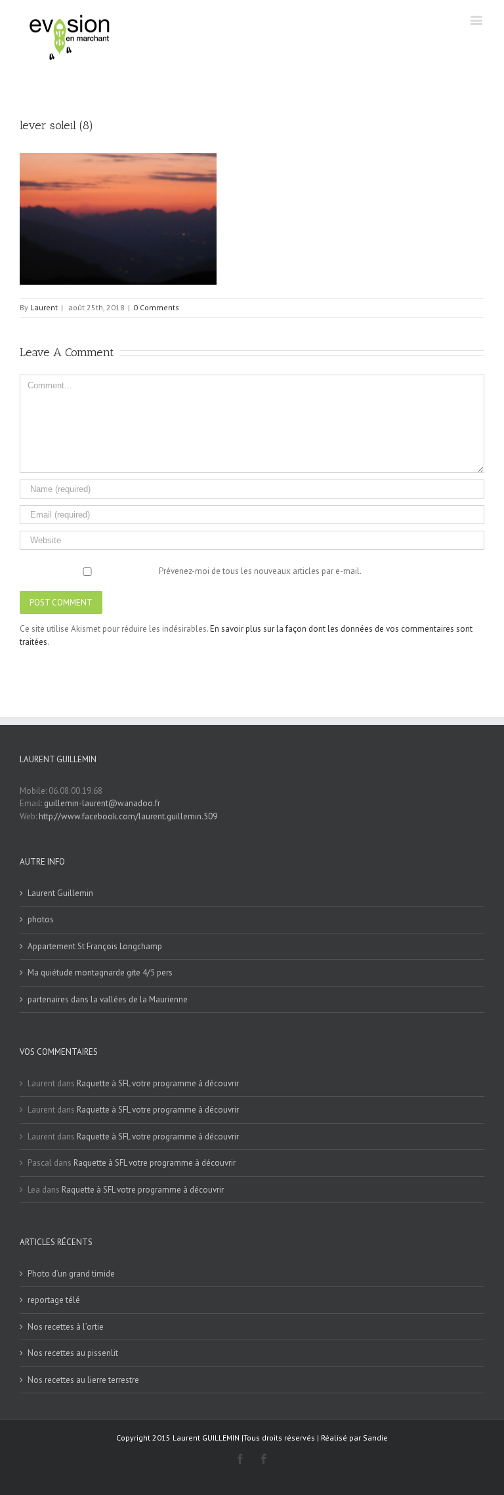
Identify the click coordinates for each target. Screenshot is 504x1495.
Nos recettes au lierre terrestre (83, 1379)
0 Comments (156, 307)
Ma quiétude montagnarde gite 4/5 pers (100, 972)
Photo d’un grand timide (71, 1273)
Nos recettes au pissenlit (73, 1353)
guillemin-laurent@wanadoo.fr (102, 803)
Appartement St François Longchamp (95, 946)
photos (41, 919)
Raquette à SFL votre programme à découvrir (158, 1083)
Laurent (44, 307)
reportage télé (54, 1299)
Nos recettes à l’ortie (66, 1326)
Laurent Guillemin (60, 893)
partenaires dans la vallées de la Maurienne (108, 999)
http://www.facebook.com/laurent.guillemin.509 (128, 816)
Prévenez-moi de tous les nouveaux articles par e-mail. (260, 571)
